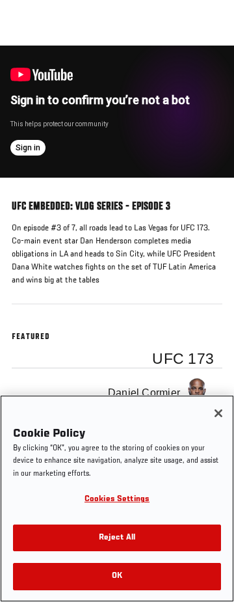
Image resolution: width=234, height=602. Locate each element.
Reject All (117, 538)
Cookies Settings (117, 499)
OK (117, 576)
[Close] (218, 413)
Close (210, 70)
